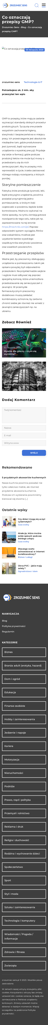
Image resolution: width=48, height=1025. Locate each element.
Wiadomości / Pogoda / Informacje (18, 936)
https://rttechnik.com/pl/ (15, 227)
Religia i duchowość (16, 840)
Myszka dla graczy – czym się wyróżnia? (20, 352)
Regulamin (8, 631)
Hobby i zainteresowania (19, 719)
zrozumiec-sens (11, 82)
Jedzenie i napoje (15, 732)
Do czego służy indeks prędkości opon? (22, 386)
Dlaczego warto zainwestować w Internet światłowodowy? (31, 551)
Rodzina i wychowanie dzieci (22, 853)
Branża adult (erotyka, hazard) (23, 665)
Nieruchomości (13, 773)
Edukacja (10, 692)
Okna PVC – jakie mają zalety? (30, 567)
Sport (7, 880)
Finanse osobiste (14, 705)
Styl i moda (11, 893)
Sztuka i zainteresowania (19, 907)
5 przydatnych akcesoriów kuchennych (24, 477)
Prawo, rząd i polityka (17, 799)
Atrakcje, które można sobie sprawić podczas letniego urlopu (30, 536)
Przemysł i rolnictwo (16, 813)
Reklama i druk (13, 826)
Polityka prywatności (13, 626)
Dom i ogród (12, 679)
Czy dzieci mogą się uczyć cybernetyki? (31, 520)
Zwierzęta (10, 965)
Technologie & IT (33, 82)
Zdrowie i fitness (14, 952)
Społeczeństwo (13, 867)
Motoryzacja (11, 759)
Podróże (9, 786)
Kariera (8, 746)
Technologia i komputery (19, 920)
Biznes (8, 652)
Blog (4, 620)
